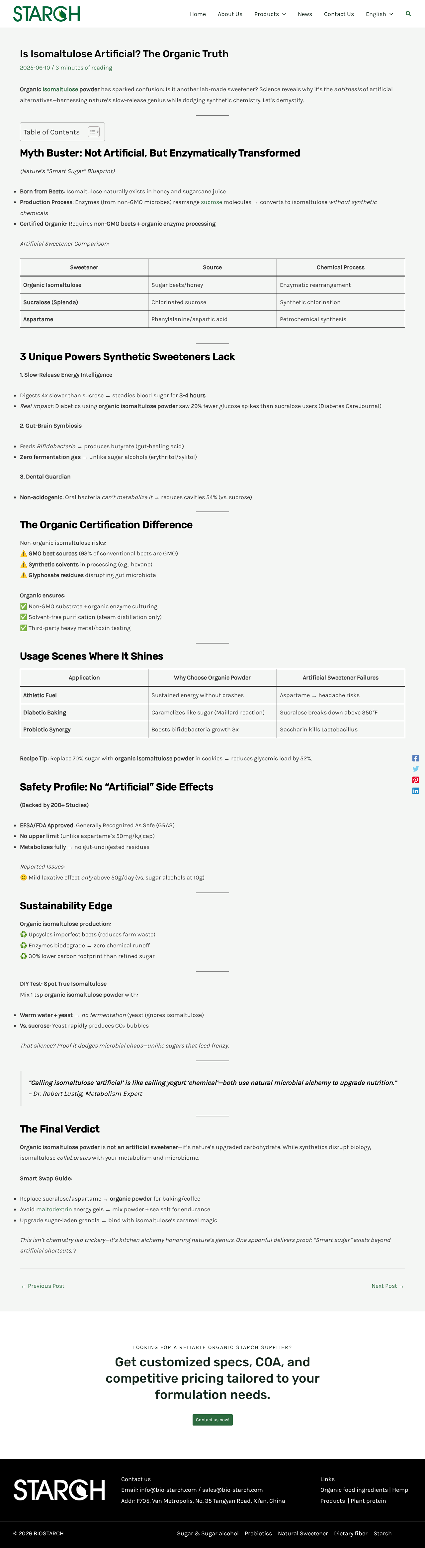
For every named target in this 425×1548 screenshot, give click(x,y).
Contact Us (339, 14)
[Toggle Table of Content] (90, 131)
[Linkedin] (415, 790)
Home (198, 14)
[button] (282, 14)
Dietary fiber (351, 1533)
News (305, 14)
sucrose (211, 202)
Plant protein (368, 1500)
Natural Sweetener (303, 1533)
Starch (383, 1533)
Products (266, 14)
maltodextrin (54, 1209)
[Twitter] (415, 768)
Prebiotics (258, 1533)
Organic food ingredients (354, 1489)
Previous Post (42, 1286)
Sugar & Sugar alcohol (208, 1533)
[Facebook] (415, 758)
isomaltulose (60, 89)
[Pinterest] (415, 779)
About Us (230, 14)
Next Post (388, 1286)
